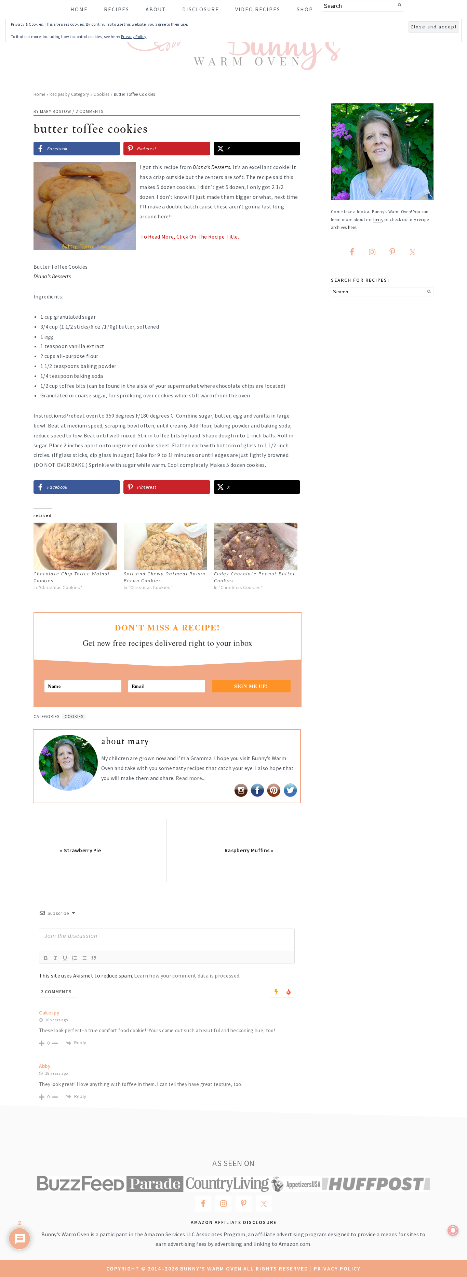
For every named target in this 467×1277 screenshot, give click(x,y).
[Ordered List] (74, 958)
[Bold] (46, 958)
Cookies (101, 94)
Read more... (190, 778)
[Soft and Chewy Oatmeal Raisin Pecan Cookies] (165, 546)
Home (39, 94)
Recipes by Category (69, 94)
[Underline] (65, 958)
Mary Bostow (55, 111)
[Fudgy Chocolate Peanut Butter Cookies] (255, 546)
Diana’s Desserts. (213, 167)
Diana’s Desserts (52, 276)
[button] (290, 172)
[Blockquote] (93, 958)
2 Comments (89, 111)
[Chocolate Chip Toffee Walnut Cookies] (75, 546)
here (377, 219)
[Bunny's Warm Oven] (234, 65)
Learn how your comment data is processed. (187, 975)
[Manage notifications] (453, 1230)
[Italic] (55, 958)
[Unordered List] (84, 958)
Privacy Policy (337, 1268)
